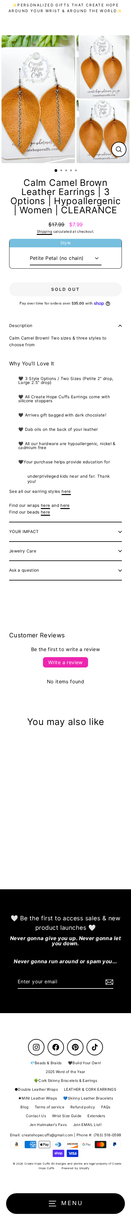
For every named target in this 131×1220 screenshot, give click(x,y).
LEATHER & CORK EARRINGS (90, 1089)
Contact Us (36, 1116)
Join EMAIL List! (87, 1124)
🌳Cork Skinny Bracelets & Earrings (65, 1080)
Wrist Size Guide (66, 1116)
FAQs (105, 1107)
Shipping (44, 231)
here (66, 491)
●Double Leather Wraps (36, 1089)
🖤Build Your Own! (84, 1063)
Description (21, 325)
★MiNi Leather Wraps (37, 1098)
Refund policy (82, 1107)
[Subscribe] (108, 982)
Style (65, 242)
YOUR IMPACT (24, 531)
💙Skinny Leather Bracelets (88, 1098)
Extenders (96, 1116)
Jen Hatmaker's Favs (48, 1124)
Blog (24, 1107)
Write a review (65, 662)
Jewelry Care (22, 551)
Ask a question (24, 570)
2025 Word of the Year (65, 1071)
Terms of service (49, 1107)
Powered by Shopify (75, 1168)
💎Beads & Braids (46, 1063)
